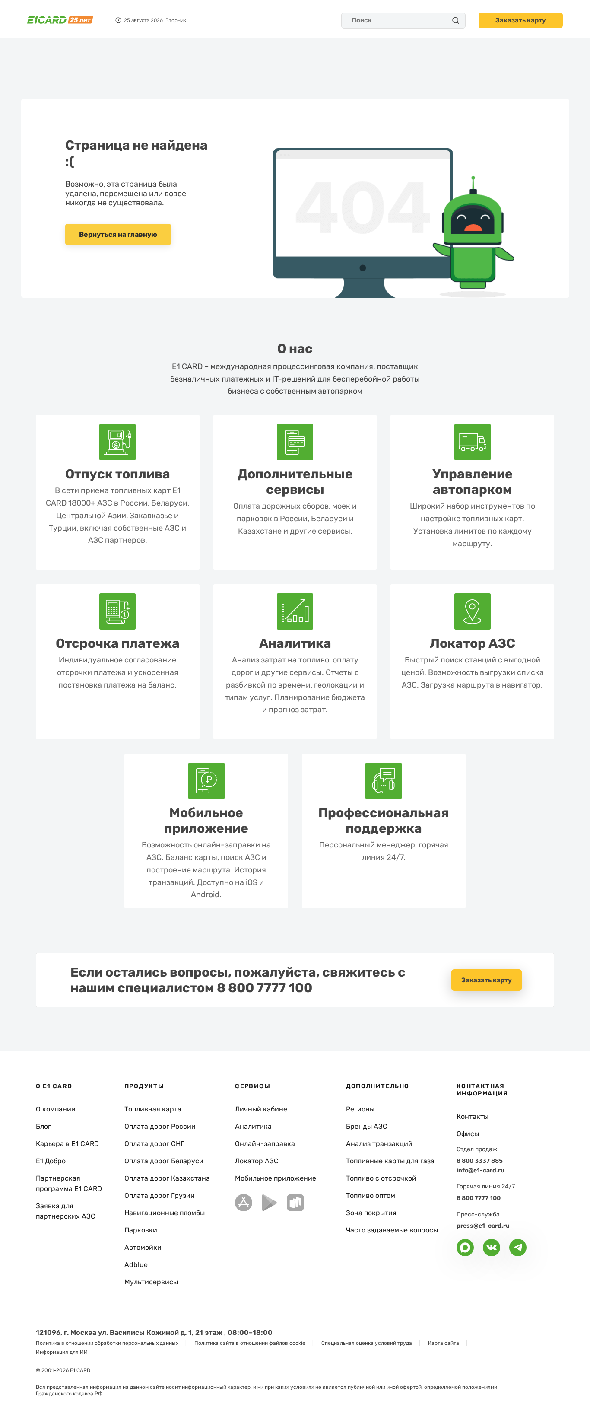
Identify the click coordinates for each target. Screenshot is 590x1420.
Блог (43, 1126)
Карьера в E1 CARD (67, 1144)
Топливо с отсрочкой (381, 1178)
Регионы (360, 1109)
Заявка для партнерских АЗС (65, 1211)
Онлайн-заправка (265, 1144)
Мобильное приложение (275, 1178)
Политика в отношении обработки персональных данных (107, 1343)
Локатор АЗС (257, 1161)
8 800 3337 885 (480, 1161)
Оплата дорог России (160, 1126)
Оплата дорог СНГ (154, 1144)
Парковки (140, 1230)
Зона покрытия (371, 1213)
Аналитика (253, 1126)
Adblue (136, 1265)
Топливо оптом (370, 1195)
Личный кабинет (263, 1109)
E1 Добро (51, 1161)
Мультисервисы (151, 1282)
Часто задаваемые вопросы (392, 1230)
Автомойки (143, 1247)
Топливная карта (152, 1109)
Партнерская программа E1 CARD (69, 1183)
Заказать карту (520, 20)
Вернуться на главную (118, 234)
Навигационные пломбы (164, 1213)
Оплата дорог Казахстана (167, 1178)
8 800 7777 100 (264, 988)
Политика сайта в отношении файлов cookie (249, 1343)
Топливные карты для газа (390, 1161)
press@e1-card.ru (483, 1225)
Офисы (468, 1134)
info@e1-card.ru (480, 1170)
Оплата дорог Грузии (159, 1195)
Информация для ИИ (62, 1352)
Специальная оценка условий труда (366, 1343)
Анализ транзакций (379, 1144)
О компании (56, 1109)
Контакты (472, 1116)
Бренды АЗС (366, 1126)
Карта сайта (443, 1343)
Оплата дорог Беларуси (163, 1161)
